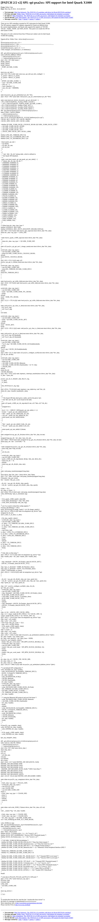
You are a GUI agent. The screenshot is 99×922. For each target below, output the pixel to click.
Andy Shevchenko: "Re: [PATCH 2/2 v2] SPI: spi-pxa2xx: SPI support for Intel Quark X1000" (44, 17)
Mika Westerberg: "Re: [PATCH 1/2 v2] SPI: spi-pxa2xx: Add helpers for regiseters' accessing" (41, 16)
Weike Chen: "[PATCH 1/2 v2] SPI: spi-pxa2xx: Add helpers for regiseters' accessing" (43, 14)
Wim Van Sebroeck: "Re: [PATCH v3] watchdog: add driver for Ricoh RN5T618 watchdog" (42, 12)
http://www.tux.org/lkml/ (22, 905)
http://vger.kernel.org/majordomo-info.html (29, 903)
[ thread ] (25, 19)
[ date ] (20, 19)
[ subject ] (32, 19)
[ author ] (38, 19)
